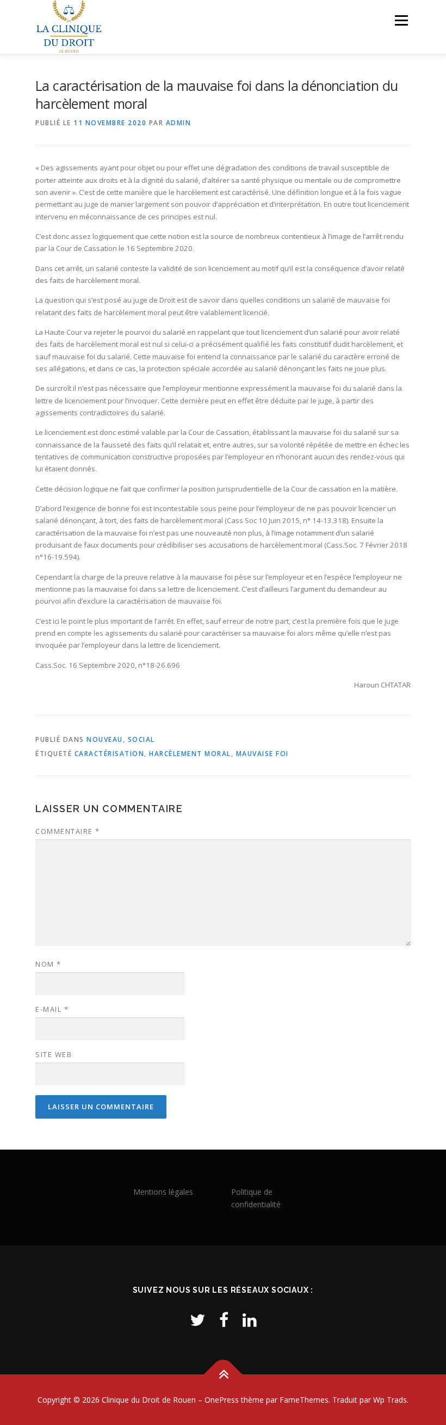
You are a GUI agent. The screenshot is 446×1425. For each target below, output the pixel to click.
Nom (48, 964)
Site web (53, 1054)
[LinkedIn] (250, 1320)
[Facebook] (223, 1320)
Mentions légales (163, 1192)
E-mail (52, 1009)
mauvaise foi (262, 753)
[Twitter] (197, 1320)
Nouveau (104, 739)
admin (178, 122)
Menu (401, 20)
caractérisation (110, 753)
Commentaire (67, 831)
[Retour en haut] (223, 1374)
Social (141, 739)
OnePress (222, 1400)
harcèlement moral (190, 753)
